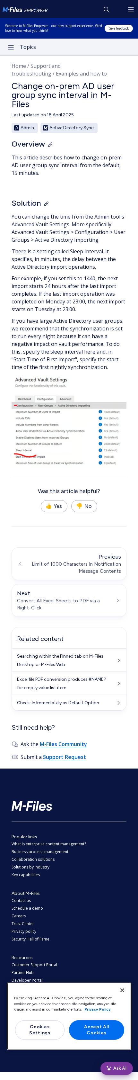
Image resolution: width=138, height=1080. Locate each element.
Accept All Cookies (96, 1030)
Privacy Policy (97, 1009)
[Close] (122, 990)
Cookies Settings (39, 1030)
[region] (69, 1016)
